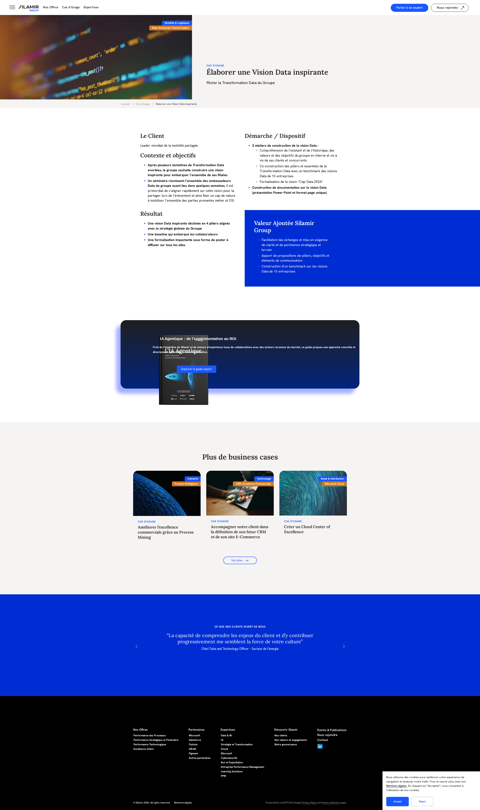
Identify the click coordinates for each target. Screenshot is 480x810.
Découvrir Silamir (286, 730)
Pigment (193, 753)
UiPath (192, 749)
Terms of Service (331, 802)
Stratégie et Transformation (237, 744)
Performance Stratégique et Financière (156, 740)
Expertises (91, 7)
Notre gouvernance (285, 744)
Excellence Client (144, 749)
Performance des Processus (150, 735)
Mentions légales (396, 785)
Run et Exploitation (232, 762)
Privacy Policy (309, 802)
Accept (398, 801)
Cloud (224, 749)
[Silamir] (28, 8)
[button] (136, 646)
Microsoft (194, 735)
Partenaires (196, 730)
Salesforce (195, 740)
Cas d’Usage (71, 7)
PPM (223, 776)
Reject (422, 801)
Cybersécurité (229, 758)
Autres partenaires (199, 758)
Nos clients (280, 735)
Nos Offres (50, 7)
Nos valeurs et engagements (290, 740)
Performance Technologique (150, 744)
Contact (322, 740)
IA (222, 740)
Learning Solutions (231, 771)
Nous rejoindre (327, 735)
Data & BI (226, 735)
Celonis (193, 744)
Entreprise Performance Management (242, 767)
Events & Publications (331, 730)
